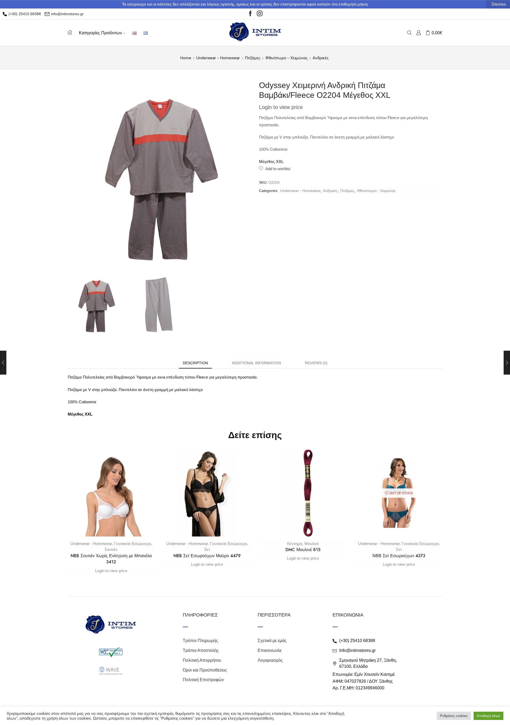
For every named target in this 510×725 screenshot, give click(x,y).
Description (195, 363)
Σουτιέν (111, 549)
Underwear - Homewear (218, 58)
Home (185, 58)
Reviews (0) (316, 363)
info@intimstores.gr (67, 14)
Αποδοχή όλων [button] (488, 716)
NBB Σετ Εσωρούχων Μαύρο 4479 (207, 556)
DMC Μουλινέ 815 (303, 550)
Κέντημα (294, 543)
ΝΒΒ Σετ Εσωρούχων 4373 (398, 556)
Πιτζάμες (252, 58)
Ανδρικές (321, 58)
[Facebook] (250, 14)
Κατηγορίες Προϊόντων (100, 32)
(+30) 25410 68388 (24, 14)
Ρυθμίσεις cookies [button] (454, 716)
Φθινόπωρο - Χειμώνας (286, 58)
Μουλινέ (311, 543)
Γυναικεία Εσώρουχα (132, 543)
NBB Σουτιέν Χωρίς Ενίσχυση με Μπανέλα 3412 (111, 559)
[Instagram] (259, 14)
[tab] (195, 363)
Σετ (207, 549)
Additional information (256, 363)
